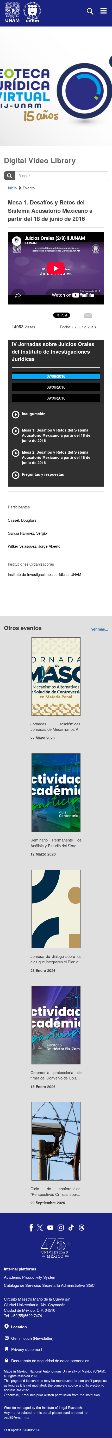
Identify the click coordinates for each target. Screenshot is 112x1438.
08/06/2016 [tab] (56, 387)
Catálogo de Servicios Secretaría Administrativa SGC (49, 1285)
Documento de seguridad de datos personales (50, 1360)
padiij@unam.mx (16, 1417)
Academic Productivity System (30, 1277)
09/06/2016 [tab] (56, 398)
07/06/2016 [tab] (56, 376)
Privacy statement (26, 1349)
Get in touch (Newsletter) (32, 1338)
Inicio (12, 187)
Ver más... (99, 629)
